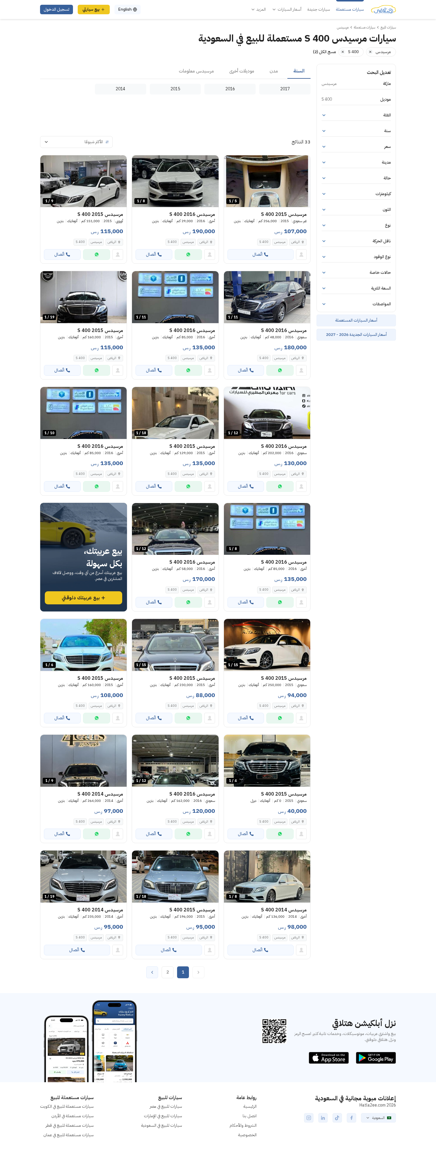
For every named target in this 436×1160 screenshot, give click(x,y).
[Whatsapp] (188, 254)
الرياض (295, 241)
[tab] (299, 71)
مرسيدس (279, 241)
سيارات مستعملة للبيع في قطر (70, 1125)
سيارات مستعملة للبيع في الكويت (67, 1106)
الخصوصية (247, 1135)
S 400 (263, 241)
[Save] (231, 162)
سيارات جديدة (318, 9)
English (125, 9)
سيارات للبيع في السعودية (161, 1125)
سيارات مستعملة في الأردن (72, 1116)
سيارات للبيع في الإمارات (163, 1116)
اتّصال (257, 254)
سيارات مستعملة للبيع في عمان (68, 1135)
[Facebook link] (351, 1118)
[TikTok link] (337, 1118)
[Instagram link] (309, 1118)
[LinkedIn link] (323, 1118)
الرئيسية (250, 1106)
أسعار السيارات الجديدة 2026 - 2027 (356, 334)
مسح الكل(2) (324, 52)
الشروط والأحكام (243, 1125)
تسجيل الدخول (56, 9)
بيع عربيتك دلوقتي (81, 597)
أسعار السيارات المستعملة (356, 320)
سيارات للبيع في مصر (166, 1106)
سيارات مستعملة (350, 9)
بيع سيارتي (91, 9)
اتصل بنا (250, 1116)
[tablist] (175, 71)
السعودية (378, 1118)
